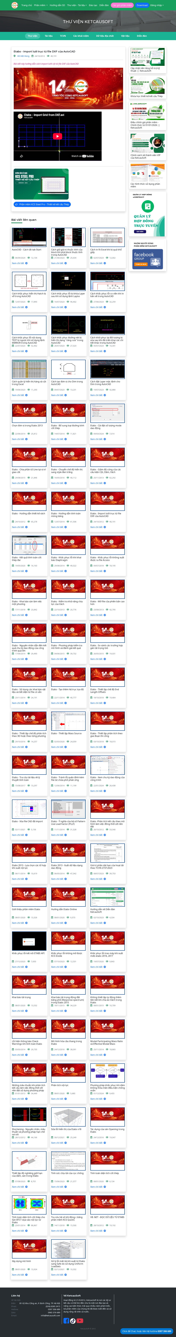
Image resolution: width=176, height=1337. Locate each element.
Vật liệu (125, 35)
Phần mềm (40, 5)
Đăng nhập (156, 5)
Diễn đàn (104, 5)
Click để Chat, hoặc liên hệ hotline (146, 1331)
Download (142, 5)
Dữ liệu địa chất (105, 35)
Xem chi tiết (18, 263)
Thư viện (32, 35)
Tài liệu (49, 35)
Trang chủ (26, 5)
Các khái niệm (81, 35)
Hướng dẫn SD (57, 5)
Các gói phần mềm (122, 5)
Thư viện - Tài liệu (76, 5)
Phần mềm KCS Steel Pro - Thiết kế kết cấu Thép (44, 204)
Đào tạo (93, 5)
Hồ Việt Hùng (23, 56)
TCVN (63, 35)
